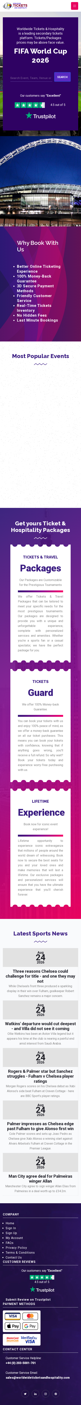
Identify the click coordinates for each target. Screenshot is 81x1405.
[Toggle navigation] (74, 6)
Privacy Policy (16, 1247)
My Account (14, 1238)
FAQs (10, 1243)
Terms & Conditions (20, 1252)
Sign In (11, 1228)
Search (62, 77)
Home (10, 1223)
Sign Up (11, 1233)
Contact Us (14, 1257)
